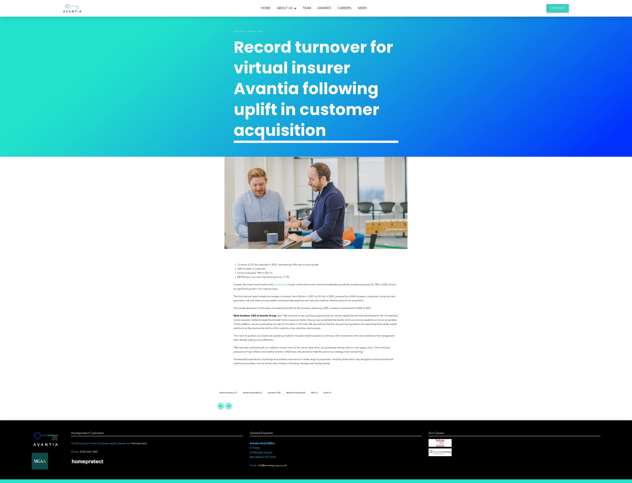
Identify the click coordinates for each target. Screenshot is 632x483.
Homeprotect (281, 284)
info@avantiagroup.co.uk (272, 465)
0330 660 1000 (89, 452)
